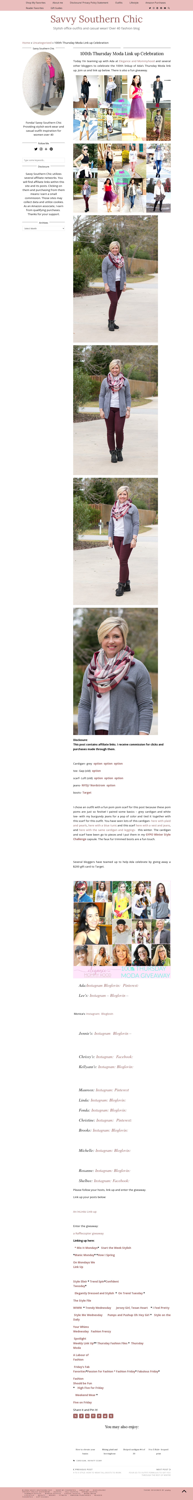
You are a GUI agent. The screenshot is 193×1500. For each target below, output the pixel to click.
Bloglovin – (120, 995)
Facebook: (125, 1056)
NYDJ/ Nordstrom (93, 785)
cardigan (81, 1461)
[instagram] (41, 149)
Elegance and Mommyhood (137, 61)
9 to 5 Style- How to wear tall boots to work (97, 1471)
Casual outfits (72, 1493)
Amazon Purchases (156, 2)
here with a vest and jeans (153, 825)
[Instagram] (153, 8)
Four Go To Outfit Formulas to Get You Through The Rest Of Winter (150, 1472)
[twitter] (35, 149)
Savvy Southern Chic (96, 19)
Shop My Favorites (35, 2)
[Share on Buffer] (99, 1416)
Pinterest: (130, 985)
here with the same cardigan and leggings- (107, 830)
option (98, 763)
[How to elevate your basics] (85, 1438)
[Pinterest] (157, 8)
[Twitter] (150, 8)
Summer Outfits (32, 1493)
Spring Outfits (89, 1492)
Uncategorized (42, 43)
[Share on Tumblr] (111, 1416)
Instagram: (93, 1014)
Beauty (41, 1495)
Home (26, 43)
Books (52, 1495)
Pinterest (121, 1089)
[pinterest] (51, 149)
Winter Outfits (53, 1493)
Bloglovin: (113, 985)
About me (58, 2)
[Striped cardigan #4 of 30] (134, 1438)
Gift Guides (56, 8)
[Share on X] (75, 1416)
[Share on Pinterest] (93, 1416)
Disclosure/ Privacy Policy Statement (89, 2)
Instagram (94, 985)
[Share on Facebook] (81, 1416)
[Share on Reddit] (105, 1416)
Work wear (90, 1493)
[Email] (165, 8)
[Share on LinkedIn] (87, 1416)
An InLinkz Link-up (84, 1211)
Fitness (63, 1495)
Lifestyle (134, 2)
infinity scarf (95, 1461)
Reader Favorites (35, 8)
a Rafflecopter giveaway (88, 1233)
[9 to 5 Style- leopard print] (158, 1438)
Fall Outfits (71, 1492)
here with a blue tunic (103, 825)
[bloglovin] (46, 149)
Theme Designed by (157, 1490)
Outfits (118, 2)
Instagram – (99, 995)
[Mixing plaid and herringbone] (110, 1438)
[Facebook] (161, 8)
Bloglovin (107, 1014)
